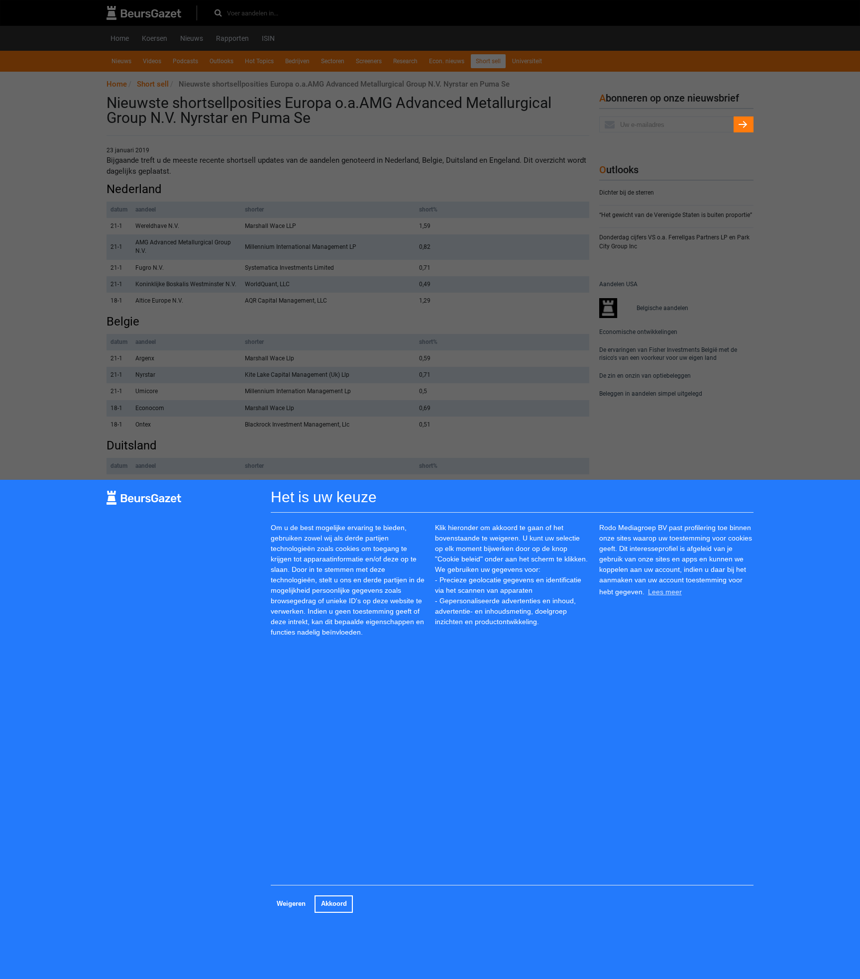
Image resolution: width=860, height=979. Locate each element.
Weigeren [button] (291, 903)
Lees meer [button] (665, 592)
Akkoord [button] (334, 903)
